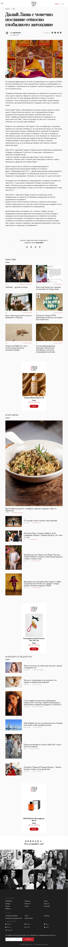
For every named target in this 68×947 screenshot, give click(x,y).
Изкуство (26, 522)
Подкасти (27, 901)
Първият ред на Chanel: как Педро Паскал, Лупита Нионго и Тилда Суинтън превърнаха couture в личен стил (43, 557)
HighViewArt (16, 33)
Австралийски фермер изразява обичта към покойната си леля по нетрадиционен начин (45, 349)
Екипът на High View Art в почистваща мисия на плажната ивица (16, 348)
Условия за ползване (11, 916)
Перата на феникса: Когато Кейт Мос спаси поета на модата (42, 746)
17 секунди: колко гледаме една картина (40, 521)
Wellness (27, 669)
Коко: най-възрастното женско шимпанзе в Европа (18, 316)
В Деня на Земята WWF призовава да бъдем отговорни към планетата (49, 317)
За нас (26, 916)
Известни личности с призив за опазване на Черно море (48, 288)
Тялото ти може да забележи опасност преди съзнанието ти (43, 667)
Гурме (7, 512)
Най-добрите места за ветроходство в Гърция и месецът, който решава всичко (43, 724)
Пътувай (46, 906)
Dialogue (8, 903)
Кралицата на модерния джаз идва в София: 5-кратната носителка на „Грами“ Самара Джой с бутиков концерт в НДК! (42, 584)
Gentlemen (27, 727)
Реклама (46, 916)
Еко (14, 9)
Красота (26, 560)
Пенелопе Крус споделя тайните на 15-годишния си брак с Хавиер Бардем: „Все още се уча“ (43, 535)
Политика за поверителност (13, 918)
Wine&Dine (8, 901)
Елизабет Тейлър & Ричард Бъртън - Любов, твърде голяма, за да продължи (42, 768)
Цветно (7, 906)
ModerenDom (29, 918)
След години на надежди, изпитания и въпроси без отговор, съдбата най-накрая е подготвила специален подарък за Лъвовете (43, 703)
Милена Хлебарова (26, 284)
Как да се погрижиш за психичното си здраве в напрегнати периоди (40, 681)
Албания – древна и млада (16, 287)
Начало (7, 9)
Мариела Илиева (18, 512)
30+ (25, 539)
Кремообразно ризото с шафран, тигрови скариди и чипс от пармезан (30, 510)
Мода (25, 748)
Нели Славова (28, 312)
